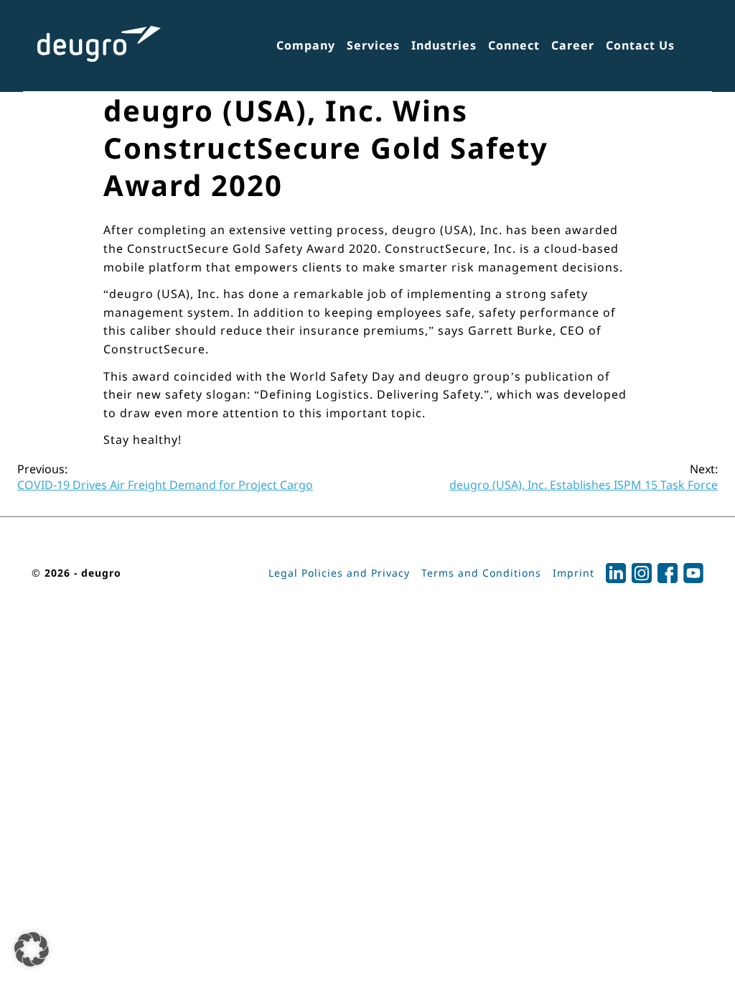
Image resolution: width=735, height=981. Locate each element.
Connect (514, 45)
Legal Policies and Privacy (339, 573)
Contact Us (640, 45)
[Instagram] (642, 573)
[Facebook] (667, 573)
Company (305, 45)
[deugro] (99, 44)
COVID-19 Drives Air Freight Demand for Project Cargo (165, 477)
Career (572, 45)
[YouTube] (693, 573)
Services (373, 45)
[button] (31, 949)
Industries (444, 45)
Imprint (573, 573)
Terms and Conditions (481, 573)
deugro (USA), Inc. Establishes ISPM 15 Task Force (583, 477)
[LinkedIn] (616, 573)
